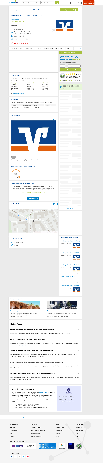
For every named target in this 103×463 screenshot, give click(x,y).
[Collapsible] (79, 329)
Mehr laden (70, 209)
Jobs (11, 433)
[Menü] (82, 3)
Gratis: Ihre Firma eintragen (89, 2)
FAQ (57, 436)
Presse (12, 436)
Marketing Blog (60, 427)
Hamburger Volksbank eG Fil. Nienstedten (70, 253)
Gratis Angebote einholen (68, 10)
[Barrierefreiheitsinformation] (79, 3)
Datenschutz (79, 430)
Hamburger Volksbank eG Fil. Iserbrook (70, 241)
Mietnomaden (51, 311)
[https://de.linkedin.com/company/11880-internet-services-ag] (23, 456)
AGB (77, 433)
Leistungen (28, 48)
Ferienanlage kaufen (16, 311)
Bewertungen (48, 48)
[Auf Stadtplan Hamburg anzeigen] (57, 204)
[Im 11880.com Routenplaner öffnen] (54, 203)
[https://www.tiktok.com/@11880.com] (19, 456)
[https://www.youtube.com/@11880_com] (27, 456)
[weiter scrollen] (80, 48)
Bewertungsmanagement (38, 430)
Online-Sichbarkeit (36, 427)
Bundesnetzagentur (44, 392)
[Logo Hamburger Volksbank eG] (54, 119)
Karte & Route (59, 48)
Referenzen (59, 430)
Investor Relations (14, 430)
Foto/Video (37, 48)
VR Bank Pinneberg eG (67, 277)
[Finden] (57, 2)
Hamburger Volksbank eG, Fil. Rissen (70, 265)
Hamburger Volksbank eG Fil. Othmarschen (70, 285)
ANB (77, 436)
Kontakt (69, 48)
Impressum (79, 427)
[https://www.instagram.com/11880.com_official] (15, 456)
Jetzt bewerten (33, 198)
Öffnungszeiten (17, 48)
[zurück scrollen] (10, 48)
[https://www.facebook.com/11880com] (11, 456)
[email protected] (26, 345)
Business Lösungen (36, 436)
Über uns (12, 427)
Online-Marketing (35, 433)
